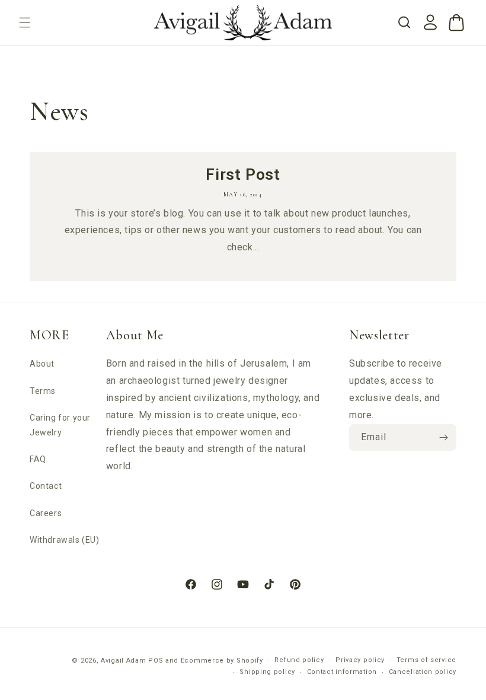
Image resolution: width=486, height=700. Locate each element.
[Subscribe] (443, 437)
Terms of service (426, 660)
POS (155, 660)
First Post (243, 174)
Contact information (342, 672)
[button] (25, 22)
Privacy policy (360, 660)
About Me (135, 335)
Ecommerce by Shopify (222, 660)
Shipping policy (267, 672)
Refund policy (299, 660)
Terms (43, 391)
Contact (46, 486)
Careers (46, 513)
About (42, 363)
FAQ (38, 459)
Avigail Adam (124, 660)
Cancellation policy (422, 672)
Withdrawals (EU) (65, 540)
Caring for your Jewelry (60, 425)
